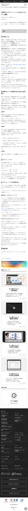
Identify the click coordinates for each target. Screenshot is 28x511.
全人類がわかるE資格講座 (4, 416)
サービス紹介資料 (4, 458)
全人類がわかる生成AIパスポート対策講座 (6, 426)
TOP (2, 7)
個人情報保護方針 (14, 504)
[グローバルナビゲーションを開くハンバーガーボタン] (25, 4)
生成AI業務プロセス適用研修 (18, 421)
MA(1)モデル (7, 227)
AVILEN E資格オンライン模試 (6, 430)
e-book (2, 461)
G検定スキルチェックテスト (5, 451)
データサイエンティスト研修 (6, 442)
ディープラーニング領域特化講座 (5, 439)
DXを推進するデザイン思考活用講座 (19, 450)
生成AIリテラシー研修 (19, 415)
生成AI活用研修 (17, 417)
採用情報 (13, 488)
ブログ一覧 (17, 458)
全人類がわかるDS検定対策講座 (4, 423)
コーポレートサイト (13, 493)
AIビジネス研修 (17, 437)
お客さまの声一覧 (4, 468)
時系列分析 (3, 19)
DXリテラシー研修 (18, 447)
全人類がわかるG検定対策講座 (4, 419)
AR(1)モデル (4, 208)
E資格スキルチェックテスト (5, 448)
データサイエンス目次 (8, 7)
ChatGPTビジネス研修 (19, 434)
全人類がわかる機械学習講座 (4, 435)
